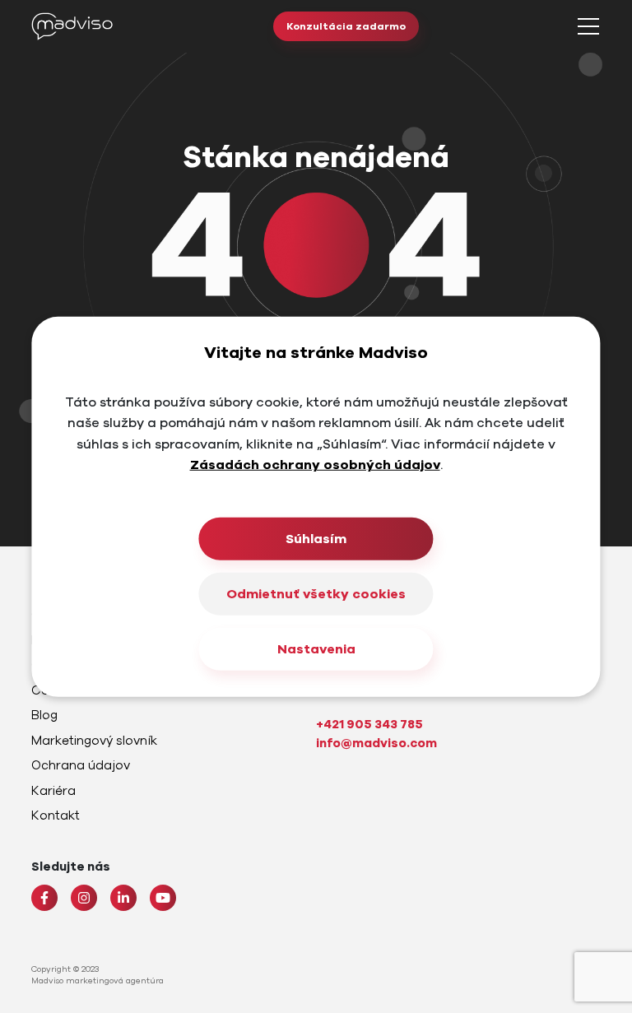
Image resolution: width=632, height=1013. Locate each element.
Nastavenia (316, 649)
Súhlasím (316, 539)
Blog (44, 715)
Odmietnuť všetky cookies (316, 594)
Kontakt (55, 815)
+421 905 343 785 (369, 724)
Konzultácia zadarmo (346, 26)
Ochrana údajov (80, 765)
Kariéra (53, 791)
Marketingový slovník (94, 740)
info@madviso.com (376, 743)
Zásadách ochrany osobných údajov (315, 465)
